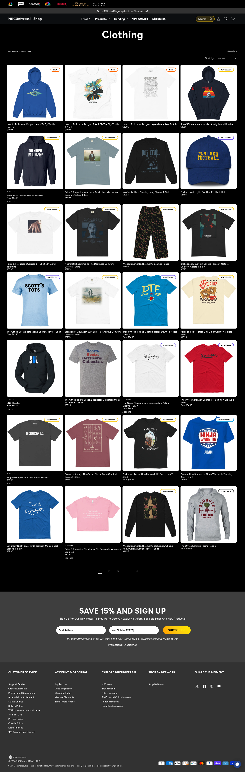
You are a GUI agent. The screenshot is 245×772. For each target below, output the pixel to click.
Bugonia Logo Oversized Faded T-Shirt (28, 477)
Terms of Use (15, 714)
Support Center (16, 684)
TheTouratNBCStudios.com (116, 697)
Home (10, 51)
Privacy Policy (15, 718)
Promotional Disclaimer (122, 644)
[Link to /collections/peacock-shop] (34, 4)
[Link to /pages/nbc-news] (48, 4)
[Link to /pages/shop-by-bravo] (21, 4)
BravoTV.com (109, 688)
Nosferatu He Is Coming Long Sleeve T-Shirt (146, 192)
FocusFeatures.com (112, 705)
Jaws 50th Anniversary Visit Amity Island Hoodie (206, 124)
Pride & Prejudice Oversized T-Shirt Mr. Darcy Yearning (31, 265)
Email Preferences (64, 701)
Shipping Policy (63, 692)
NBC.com (107, 684)
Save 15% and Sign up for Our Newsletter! (122, 11)
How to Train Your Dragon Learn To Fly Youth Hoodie (31, 125)
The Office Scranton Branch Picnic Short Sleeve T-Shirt (207, 401)
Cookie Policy (15, 723)
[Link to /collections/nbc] (10, 4)
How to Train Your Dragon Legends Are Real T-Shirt (150, 124)
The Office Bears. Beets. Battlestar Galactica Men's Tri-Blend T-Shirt (92, 401)
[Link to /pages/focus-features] (99, 4)
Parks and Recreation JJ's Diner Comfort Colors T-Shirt (207, 333)
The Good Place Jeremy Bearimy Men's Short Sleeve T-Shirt (147, 404)
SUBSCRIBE (177, 630)
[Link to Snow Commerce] (17, 758)
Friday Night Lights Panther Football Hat (202, 192)
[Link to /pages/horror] (61, 4)
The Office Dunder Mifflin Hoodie (25, 195)
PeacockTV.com (110, 701)
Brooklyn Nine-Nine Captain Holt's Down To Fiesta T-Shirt (149, 333)
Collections (18, 51)
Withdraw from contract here (24, 710)
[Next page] (145, 571)
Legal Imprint (15, 727)
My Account (61, 684)
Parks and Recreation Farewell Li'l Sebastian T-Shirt (148, 475)
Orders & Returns (17, 688)
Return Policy (15, 705)
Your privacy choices (23, 731)
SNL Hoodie (13, 402)
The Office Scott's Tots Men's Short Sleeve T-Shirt (34, 331)
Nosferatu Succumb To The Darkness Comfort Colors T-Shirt (89, 265)
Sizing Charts (15, 701)
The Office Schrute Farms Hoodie (198, 545)
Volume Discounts (64, 697)
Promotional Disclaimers (21, 692)
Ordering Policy (63, 688)
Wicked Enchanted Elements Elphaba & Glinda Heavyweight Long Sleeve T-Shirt (147, 547)
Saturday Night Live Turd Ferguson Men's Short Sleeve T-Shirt (32, 547)
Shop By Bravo (156, 684)
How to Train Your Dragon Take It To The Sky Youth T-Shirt (92, 125)
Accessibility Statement (21, 697)
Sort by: (209, 58)
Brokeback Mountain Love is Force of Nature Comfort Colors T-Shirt (204, 265)
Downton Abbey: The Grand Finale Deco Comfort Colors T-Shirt (91, 475)
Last (136, 571)
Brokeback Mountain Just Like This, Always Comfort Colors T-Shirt (93, 333)
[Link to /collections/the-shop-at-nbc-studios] (80, 4)
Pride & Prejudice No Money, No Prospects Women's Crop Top (93, 550)
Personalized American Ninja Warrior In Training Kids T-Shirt (206, 475)
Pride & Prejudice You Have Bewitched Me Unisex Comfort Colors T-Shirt (91, 193)
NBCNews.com (110, 692)
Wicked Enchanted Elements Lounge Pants (145, 263)
